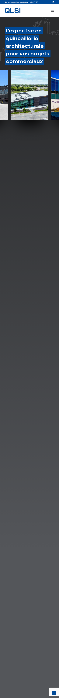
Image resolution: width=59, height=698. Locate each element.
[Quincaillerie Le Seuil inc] (12, 10)
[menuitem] (44, 2)
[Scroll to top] (54, 692)
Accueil (43, 2)
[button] (53, 2)
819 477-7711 (34, 2)
